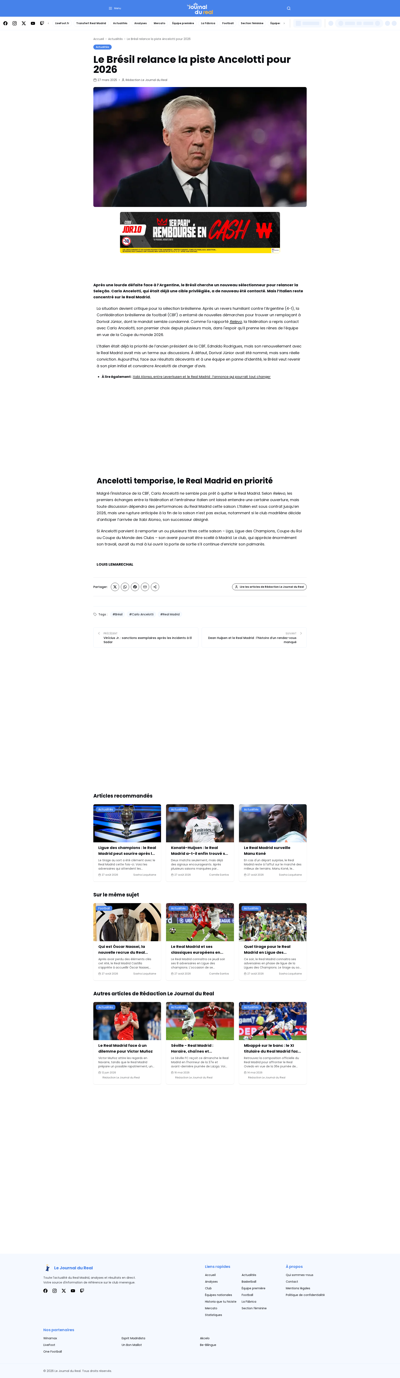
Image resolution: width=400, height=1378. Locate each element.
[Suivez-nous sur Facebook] (5, 23)
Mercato (159, 23)
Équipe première (183, 23)
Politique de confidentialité (305, 1295)
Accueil (98, 39)
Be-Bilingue (208, 1345)
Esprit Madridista (133, 1338)
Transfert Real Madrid (91, 23)
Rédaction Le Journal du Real (146, 80)
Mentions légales (298, 1288)
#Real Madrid (170, 614)
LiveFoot (49, 1345)
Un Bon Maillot (132, 1345)
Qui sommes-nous (299, 1275)
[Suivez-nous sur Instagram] (14, 23)
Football (228, 23)
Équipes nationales (218, 1295)
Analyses (140, 23)
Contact (292, 1282)
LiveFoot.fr (62, 23)
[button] (115, 8)
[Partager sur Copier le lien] (155, 587)
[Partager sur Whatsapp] (125, 587)
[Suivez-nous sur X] (24, 23)
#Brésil (117, 614)
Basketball (249, 1282)
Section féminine (252, 23)
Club (208, 1288)
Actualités (120, 23)
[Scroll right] (284, 23)
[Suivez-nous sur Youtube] (33, 23)
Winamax (50, 1338)
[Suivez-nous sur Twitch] (42, 23)
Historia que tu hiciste (220, 1302)
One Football (52, 1351)
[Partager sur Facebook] (135, 587)
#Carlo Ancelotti (141, 614)
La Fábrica (208, 23)
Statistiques (213, 1315)
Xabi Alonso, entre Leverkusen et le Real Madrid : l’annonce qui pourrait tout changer (202, 376)
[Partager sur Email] (145, 587)
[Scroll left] (48, 23)
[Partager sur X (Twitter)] (115, 587)
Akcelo (205, 1338)
